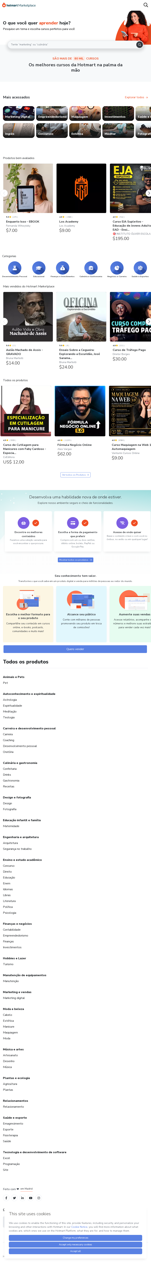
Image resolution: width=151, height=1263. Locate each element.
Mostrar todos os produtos (73, 559)
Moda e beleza (13, 1009)
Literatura (9, 901)
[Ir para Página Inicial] (19, 5)
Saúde (7, 1141)
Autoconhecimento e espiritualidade (29, 694)
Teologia (9, 717)
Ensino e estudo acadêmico (22, 860)
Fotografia (9, 809)
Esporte (8, 1129)
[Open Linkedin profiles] (22, 1198)
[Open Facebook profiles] (6, 1198)
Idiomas (8, 889)
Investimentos (12, 947)
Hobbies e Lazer (14, 958)
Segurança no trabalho (17, 849)
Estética (8, 1021)
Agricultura (10, 1084)
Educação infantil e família (22, 820)
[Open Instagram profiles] (39, 1198)
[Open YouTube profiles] (31, 1198)
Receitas (8, 786)
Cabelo (7, 1015)
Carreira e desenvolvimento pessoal (29, 728)
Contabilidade (12, 930)
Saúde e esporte (15, 1118)
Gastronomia (11, 781)
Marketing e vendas (17, 992)
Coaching (8, 740)
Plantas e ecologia (16, 1078)
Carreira (8, 734)
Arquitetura (10, 843)
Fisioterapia (10, 1135)
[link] (19, 113)
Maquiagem (10, 1033)
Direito (7, 872)
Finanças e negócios (17, 924)
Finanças (8, 941)
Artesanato (10, 1055)
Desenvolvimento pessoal (20, 746)
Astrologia (10, 700)
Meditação (10, 712)
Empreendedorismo (15, 936)
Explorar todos (134, 97)
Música (7, 1067)
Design (7, 803)
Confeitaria (10, 769)
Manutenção (11, 981)
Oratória (8, 752)
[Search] (139, 44)
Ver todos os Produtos (74, 474)
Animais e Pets (13, 677)
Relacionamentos (15, 1101)
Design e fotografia (17, 797)
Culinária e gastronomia (20, 763)
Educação (9, 878)
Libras (7, 895)
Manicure (8, 1027)
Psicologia (9, 913)
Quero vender (75, 649)
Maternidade (11, 826)
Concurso (9, 866)
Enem (6, 883)
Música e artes (13, 1049)
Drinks (7, 775)
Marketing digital (14, 998)
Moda (6, 1038)
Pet (5, 683)
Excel (6, 1158)
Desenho (9, 1061)
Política (8, 907)
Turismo (8, 964)
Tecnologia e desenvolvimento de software (34, 1152)
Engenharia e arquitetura (21, 837)
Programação (11, 1164)
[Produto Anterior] (4, 189)
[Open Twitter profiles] (14, 1198)
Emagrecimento (13, 1124)
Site (5, 1170)
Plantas (8, 1090)
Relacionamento (13, 1107)
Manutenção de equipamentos (24, 975)
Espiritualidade (12, 706)
